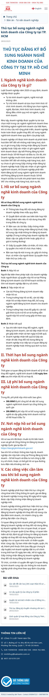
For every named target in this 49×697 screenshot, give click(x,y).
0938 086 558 (24, 2)
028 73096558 (12, 2)
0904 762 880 (37, 2)
